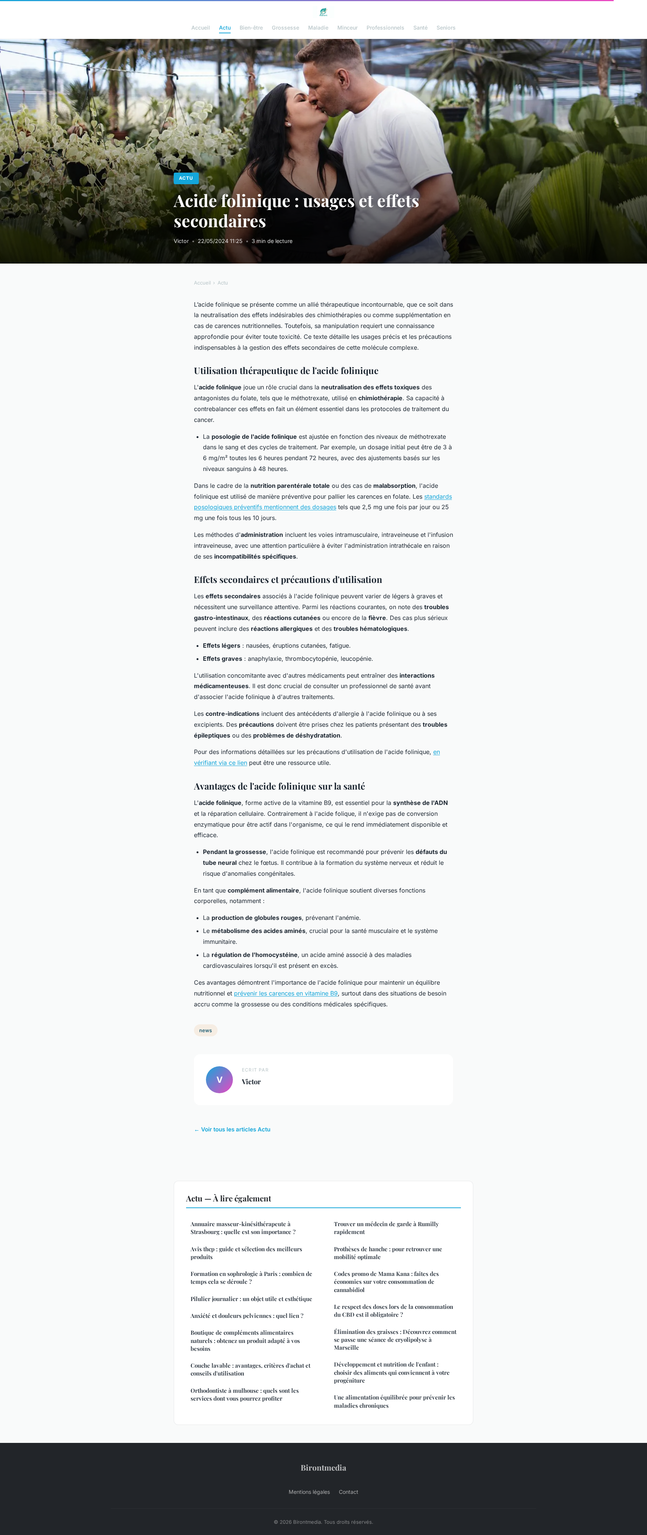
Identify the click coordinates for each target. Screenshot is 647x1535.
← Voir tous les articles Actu (232, 1129)
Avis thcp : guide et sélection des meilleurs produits (246, 1253)
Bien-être (251, 27)
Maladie (318, 27)
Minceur (347, 27)
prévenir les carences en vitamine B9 (286, 993)
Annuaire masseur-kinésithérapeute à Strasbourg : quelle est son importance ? (243, 1227)
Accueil (200, 27)
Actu (225, 27)
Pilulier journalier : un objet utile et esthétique (251, 1299)
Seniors (446, 27)
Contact (348, 1492)
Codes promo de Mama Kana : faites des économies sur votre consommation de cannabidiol (386, 1282)
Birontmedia (323, 1467)
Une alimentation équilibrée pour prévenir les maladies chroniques (394, 1401)
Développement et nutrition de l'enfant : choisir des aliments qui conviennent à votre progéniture (392, 1372)
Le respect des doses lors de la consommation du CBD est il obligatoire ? (393, 1310)
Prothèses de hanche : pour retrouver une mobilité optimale (388, 1253)
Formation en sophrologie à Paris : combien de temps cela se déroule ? (251, 1277)
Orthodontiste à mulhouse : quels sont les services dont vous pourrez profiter (245, 1394)
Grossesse (285, 27)
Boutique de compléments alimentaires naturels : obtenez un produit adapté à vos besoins (245, 1340)
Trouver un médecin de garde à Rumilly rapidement (386, 1227)
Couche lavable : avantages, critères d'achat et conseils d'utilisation (250, 1369)
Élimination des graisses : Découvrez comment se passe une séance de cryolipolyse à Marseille (395, 1340)
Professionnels (385, 27)
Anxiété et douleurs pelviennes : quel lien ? (247, 1315)
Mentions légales (309, 1492)
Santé (420, 27)
